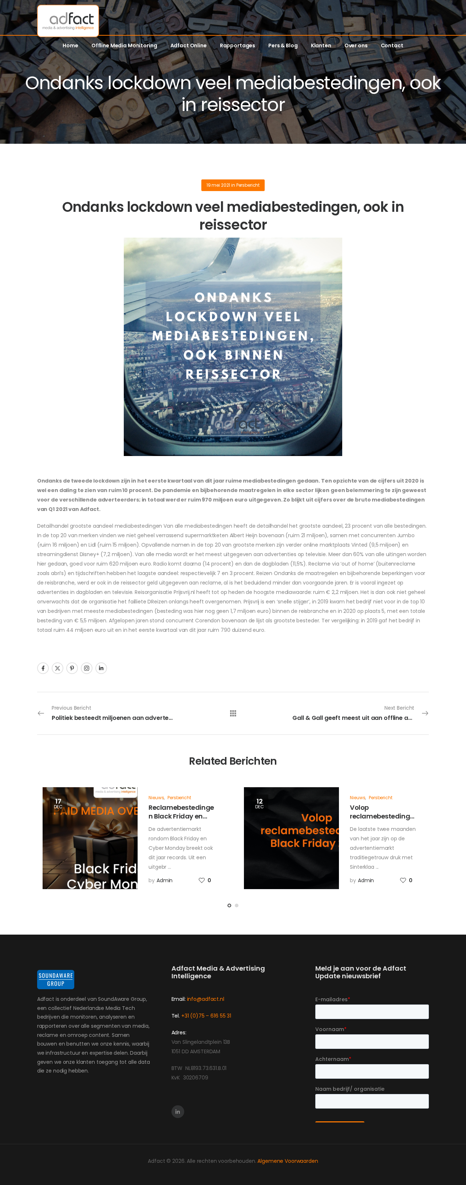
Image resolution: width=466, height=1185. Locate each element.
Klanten (321, 45)
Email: (178, 999)
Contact (392, 45)
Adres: (178, 1032)
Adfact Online (188, 45)
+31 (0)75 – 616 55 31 (206, 1015)
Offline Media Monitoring (124, 45)
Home (70, 45)
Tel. (176, 1015)
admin (165, 880)
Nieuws (156, 797)
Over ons (356, 45)
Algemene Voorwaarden (287, 1161)
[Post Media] (90, 838)
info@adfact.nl (205, 999)
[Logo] (68, 21)
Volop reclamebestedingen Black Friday (382, 816)
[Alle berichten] (233, 713)
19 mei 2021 (218, 185)
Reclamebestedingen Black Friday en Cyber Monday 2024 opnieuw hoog (181, 820)
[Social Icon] (43, 668)
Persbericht (248, 185)
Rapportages (237, 45)
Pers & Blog (282, 45)
